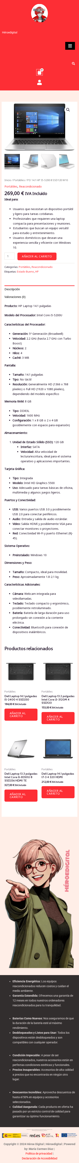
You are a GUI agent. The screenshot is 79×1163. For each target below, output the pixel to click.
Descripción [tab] (12, 289)
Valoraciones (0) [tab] (15, 297)
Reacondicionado (30, 186)
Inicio (7, 180)
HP (37, 271)
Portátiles (19, 180)
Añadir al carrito (37, 256)
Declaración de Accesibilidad (39, 1158)
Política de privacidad (39, 1153)
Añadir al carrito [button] (18, 714)
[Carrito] (39, 72)
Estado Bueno (25, 271)
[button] (68, 109)
